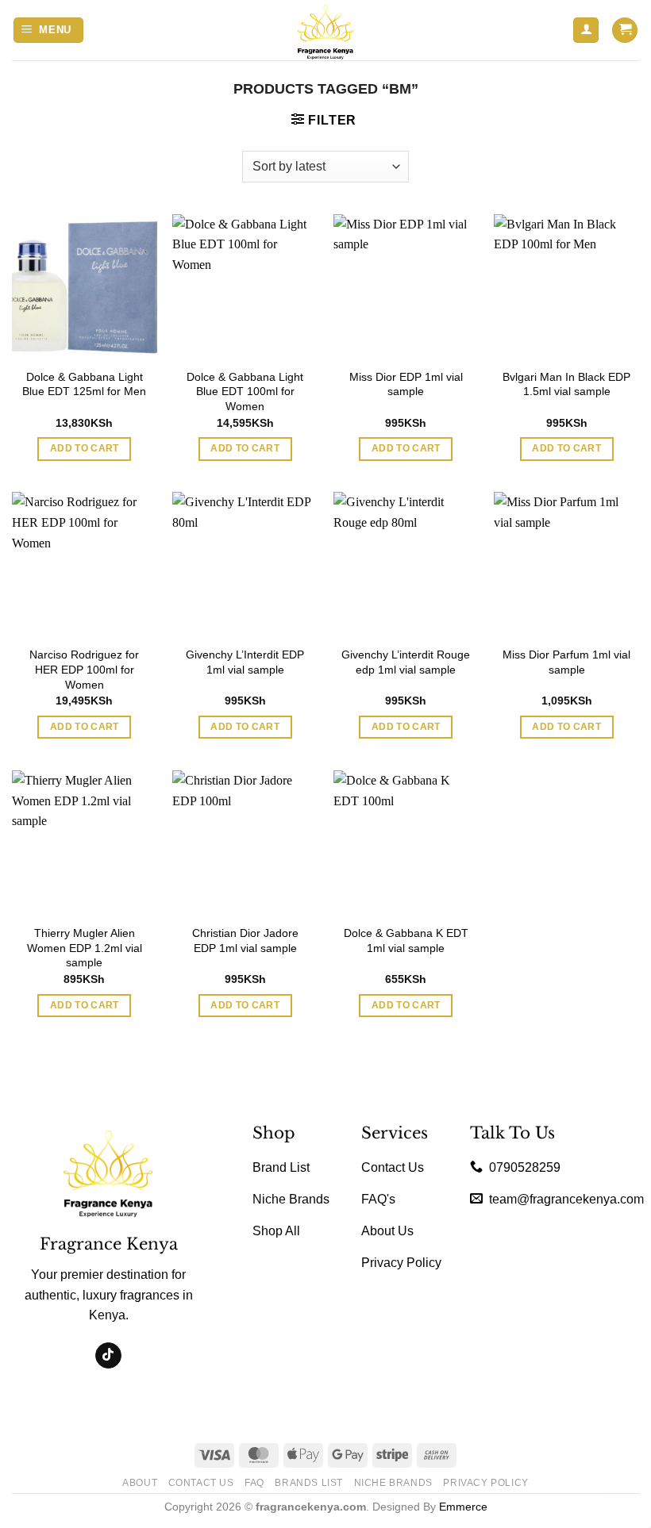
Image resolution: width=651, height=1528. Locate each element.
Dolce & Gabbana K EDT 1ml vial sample (406, 940)
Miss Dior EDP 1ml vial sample (406, 384)
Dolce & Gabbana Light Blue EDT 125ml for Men (84, 384)
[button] (48, 30)
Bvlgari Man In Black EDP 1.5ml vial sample (566, 384)
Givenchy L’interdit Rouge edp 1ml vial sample (405, 662)
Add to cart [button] (84, 448)
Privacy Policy (486, 1482)
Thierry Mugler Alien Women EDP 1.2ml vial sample (84, 948)
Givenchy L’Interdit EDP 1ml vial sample (245, 662)
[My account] (586, 30)
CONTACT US (201, 1482)
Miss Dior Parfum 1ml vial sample (566, 662)
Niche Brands (393, 1482)
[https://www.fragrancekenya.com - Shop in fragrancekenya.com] (325, 30)
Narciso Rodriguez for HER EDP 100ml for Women (84, 669)
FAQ (254, 1482)
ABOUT (139, 1482)
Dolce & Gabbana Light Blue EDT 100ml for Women (245, 391)
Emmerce (463, 1506)
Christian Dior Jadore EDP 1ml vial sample (245, 940)
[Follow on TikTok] (108, 1355)
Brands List (309, 1482)
